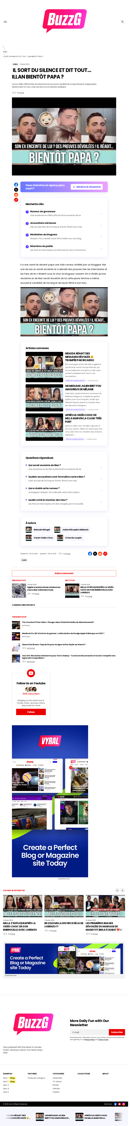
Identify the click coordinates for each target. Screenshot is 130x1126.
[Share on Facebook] (16, 184)
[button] (5, 22)
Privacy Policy (90, 1039)
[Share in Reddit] (16, 194)
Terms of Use (103, 1039)
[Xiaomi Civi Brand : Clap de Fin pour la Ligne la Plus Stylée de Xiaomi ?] (16, 647)
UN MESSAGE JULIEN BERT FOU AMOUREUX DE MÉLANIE (83, 387)
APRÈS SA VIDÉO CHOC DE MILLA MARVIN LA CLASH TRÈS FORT (83, 418)
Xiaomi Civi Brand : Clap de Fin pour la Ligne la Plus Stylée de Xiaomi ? (54, 644)
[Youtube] (119, 1104)
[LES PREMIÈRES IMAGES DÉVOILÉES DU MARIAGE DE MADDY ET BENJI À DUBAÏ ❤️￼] (105, 906)
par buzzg (31, 648)
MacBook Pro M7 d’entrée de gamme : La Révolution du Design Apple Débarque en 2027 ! (63, 633)
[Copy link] (16, 199)
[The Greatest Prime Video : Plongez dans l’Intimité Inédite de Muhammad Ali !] (16, 625)
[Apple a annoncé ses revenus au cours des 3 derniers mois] (19, 591)
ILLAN (24, 560)
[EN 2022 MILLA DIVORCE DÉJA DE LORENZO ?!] (64, 906)
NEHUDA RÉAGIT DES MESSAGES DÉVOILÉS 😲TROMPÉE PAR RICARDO (79, 357)
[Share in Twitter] (16, 189)
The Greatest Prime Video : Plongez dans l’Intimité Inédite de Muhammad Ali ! (58, 622)
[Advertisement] (64, 801)
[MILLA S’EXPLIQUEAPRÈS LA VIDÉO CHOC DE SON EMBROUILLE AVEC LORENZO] (72, 591)
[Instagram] (123, 1104)
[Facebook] (115, 1104)
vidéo (5, 51)
